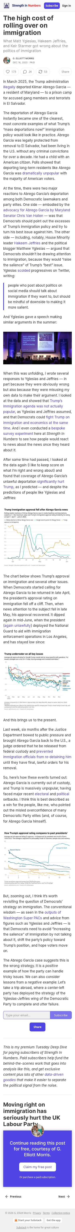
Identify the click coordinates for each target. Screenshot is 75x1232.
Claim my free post (37, 1167)
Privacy (37, 1213)
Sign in (66, 5)
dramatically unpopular (40, 173)
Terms (46, 1213)
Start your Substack (29, 1220)
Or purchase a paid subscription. (38, 1177)
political (63, 794)
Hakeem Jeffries (27, 243)
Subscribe (52, 5)
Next (61, 1196)
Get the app (54, 1220)
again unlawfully (17, 626)
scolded (24, 270)
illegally (9, 87)
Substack (21, 1227)
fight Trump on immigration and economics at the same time (36, 422)
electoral (42, 794)
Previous (15, 1196)
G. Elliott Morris (23, 58)
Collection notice (61, 1213)
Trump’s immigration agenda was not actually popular (33, 406)
